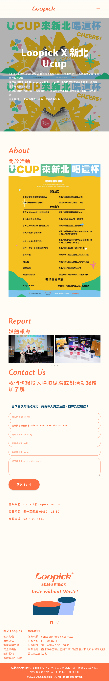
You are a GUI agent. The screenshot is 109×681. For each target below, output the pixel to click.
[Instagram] (57, 622)
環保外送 (8, 641)
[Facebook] (51, 622)
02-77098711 (49, 641)
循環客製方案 (11, 645)
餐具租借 (8, 636)
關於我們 (8, 653)
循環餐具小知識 (12, 658)
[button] (98, 9)
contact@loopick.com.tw (57, 636)
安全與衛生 (10, 649)
